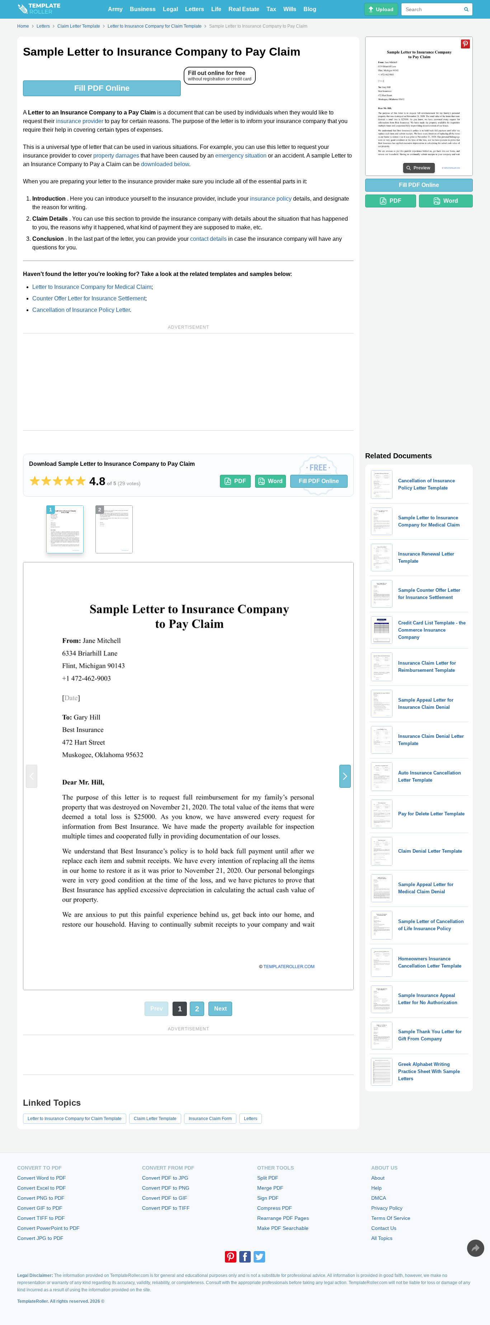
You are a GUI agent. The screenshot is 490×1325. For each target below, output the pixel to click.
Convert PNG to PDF (41, 1198)
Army (115, 9)
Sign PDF (268, 1198)
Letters (194, 9)
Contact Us (383, 1228)
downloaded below (165, 164)
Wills (289, 9)
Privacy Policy (386, 1208)
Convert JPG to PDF (40, 1238)
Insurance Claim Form (210, 1118)
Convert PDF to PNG (165, 1188)
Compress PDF (274, 1208)
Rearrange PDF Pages (283, 1218)
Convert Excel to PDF (41, 1188)
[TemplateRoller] (38, 9)
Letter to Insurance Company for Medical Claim (91, 287)
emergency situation (241, 156)
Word (275, 481)
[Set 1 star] (35, 481)
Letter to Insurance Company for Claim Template (75, 1118)
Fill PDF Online (101, 88)
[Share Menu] (475, 1248)
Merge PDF (270, 1188)
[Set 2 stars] (46, 481)
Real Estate (243, 9)
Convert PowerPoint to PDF (48, 1228)
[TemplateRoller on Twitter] (259, 1257)
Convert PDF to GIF (164, 1198)
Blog (309, 9)
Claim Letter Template (155, 1118)
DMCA (378, 1198)
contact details (208, 239)
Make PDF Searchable (282, 1228)
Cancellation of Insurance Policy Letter (81, 310)
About (378, 1178)
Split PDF (267, 1178)
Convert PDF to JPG (165, 1178)
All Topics (381, 1238)
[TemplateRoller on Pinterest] (230, 1257)
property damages (116, 156)
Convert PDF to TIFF (166, 1208)
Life (216, 9)
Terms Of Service (390, 1218)
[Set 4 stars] (69, 481)
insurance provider (79, 121)
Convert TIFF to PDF (41, 1218)
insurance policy (271, 199)
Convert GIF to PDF (39, 1208)
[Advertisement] (188, 382)
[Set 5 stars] (80, 481)
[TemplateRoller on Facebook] (245, 1257)
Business (143, 9)
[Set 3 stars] (57, 481)
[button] (345, 776)
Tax (271, 9)
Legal (170, 9)
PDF (240, 481)
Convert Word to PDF (41, 1178)
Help (376, 1188)
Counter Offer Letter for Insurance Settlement (88, 298)
